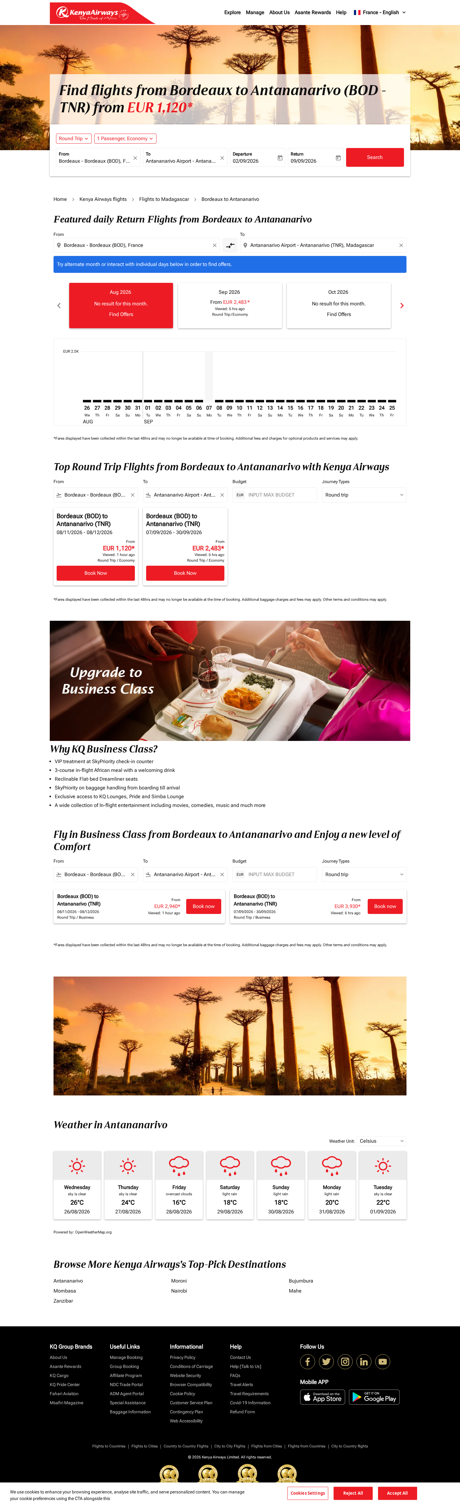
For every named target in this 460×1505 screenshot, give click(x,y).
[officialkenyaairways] (345, 1361)
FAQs (235, 1375)
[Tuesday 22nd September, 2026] (361, 401)
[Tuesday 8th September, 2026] (219, 401)
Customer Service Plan (191, 1402)
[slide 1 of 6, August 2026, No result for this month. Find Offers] (121, 305)
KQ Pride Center (65, 1384)
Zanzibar (63, 1301)
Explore (232, 12)
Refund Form (242, 1411)
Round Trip (71, 138)
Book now (204, 906)
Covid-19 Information (250, 1402)
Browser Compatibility (191, 1384)
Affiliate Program (126, 1375)
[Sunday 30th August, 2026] (128, 401)
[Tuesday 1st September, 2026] (148, 401)
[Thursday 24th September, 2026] (382, 401)
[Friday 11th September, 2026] (250, 401)
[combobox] (95, 161)
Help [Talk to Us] (245, 1366)
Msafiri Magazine (66, 1402)
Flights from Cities (266, 1446)
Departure (242, 153)
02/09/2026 (245, 161)
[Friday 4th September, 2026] (178, 401)
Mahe (295, 1291)
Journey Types (336, 481)
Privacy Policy (182, 1357)
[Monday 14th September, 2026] (280, 401)
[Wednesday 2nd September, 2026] (158, 401)
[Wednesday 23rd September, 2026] (372, 401)
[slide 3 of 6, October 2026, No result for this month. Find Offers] (339, 305)
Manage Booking (126, 1357)
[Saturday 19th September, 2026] (331, 401)
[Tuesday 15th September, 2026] (290, 401)
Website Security (185, 1375)
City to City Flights (229, 1446)
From (64, 153)
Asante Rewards (313, 12)
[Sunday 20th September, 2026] (341, 401)
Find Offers (121, 314)
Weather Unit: (342, 1141)
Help (341, 12)
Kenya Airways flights (103, 199)
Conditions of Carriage (191, 1366)
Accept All (397, 1493)
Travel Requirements (249, 1393)
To (148, 153)
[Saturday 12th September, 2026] (260, 401)
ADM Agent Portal (127, 1393)
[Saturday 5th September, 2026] (189, 401)
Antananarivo (68, 1281)
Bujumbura (301, 1281)
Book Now (95, 573)
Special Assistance (128, 1402)
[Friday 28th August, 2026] (107, 401)
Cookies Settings (308, 1493)
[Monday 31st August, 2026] (138, 401)
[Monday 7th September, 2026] (209, 376)
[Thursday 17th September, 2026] (311, 401)
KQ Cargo (59, 1375)
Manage (255, 12)
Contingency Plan (186, 1411)
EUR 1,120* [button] (159, 108)
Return (297, 153)
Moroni (179, 1281)
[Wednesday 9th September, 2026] (229, 401)
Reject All (353, 1493)
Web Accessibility (186, 1420)
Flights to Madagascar (164, 199)
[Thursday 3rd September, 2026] (168, 401)
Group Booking (124, 1366)
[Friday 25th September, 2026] (392, 401)
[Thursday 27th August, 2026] (97, 401)
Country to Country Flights (186, 1446)
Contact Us (240, 1357)
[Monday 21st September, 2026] (351, 401)
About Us (279, 12)
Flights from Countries (306, 1446)
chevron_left (59, 305)
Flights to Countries (108, 1446)
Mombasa (65, 1291)
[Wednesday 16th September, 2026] (300, 401)
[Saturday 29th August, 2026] (117, 401)
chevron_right (401, 305)
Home (60, 199)
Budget (239, 481)
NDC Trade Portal (126, 1384)
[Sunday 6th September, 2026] (199, 401)
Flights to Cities (144, 1446)
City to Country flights (349, 1446)
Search (375, 157)
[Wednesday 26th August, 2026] (87, 401)
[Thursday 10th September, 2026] (239, 401)
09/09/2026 (303, 161)
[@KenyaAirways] (326, 1361)
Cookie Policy (182, 1393)
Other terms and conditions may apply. (355, 599)
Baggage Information (130, 1411)
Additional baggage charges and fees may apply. (282, 599)
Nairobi (179, 1291)
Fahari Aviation (64, 1393)
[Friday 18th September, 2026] (321, 401)
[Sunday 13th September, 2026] (270, 401)
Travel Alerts (241, 1384)
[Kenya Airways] (307, 1361)
